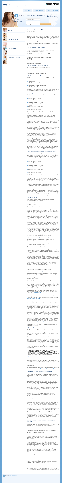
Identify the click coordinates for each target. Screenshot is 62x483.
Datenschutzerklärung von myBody (38, 321)
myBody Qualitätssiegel (53, 10)
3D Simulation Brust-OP (12, 48)
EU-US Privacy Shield (37, 292)
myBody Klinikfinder (39, 10)
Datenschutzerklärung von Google (33, 298)
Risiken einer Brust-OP (12, 53)
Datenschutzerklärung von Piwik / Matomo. (48, 368)
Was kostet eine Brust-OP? (12, 43)
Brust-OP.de (7, 4)
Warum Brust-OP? (11, 34)
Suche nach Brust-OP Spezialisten (14, 57)
